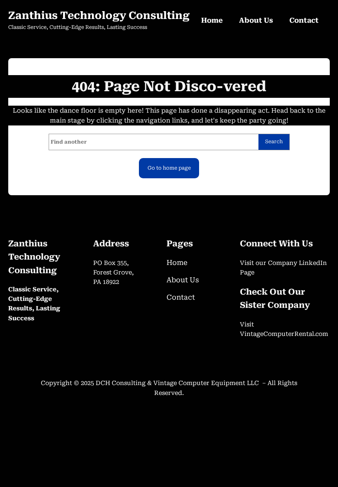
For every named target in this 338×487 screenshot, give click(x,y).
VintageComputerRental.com (284, 334)
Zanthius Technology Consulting (99, 15)
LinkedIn (313, 263)
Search (274, 141)
